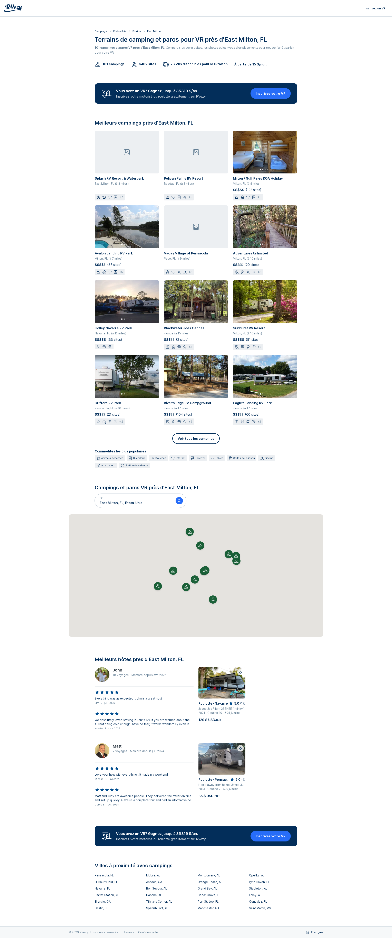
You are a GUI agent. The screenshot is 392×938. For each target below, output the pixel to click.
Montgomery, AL (209, 875)
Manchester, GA (208, 908)
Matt (117, 746)
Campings (101, 31)
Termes (129, 932)
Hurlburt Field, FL (106, 882)
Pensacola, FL (104, 875)
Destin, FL (101, 908)
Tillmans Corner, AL (159, 901)
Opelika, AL (256, 875)
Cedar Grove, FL (209, 895)
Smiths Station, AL (107, 895)
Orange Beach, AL (210, 882)
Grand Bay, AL (207, 888)
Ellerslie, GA (103, 901)
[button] (133, 501)
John (117, 670)
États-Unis (119, 31)
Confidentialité (148, 932)
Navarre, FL (102, 888)
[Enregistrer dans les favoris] (240, 672)
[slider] (107, 692)
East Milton (154, 31)
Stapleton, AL (258, 888)
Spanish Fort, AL (157, 908)
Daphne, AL (154, 895)
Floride (137, 31)
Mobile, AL (153, 875)
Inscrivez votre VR (270, 93)
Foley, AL (255, 895)
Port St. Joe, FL (208, 901)
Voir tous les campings (196, 438)
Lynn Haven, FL (259, 882)
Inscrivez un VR (374, 8)
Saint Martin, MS (260, 908)
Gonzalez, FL (258, 901)
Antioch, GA (154, 882)
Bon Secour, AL (156, 888)
